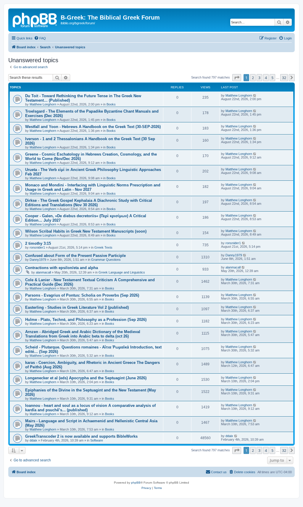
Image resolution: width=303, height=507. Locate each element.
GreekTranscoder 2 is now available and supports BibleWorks (81, 436)
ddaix (33, 440)
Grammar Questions (106, 259)
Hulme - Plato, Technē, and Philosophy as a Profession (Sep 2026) (85, 319)
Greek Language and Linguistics (122, 272)
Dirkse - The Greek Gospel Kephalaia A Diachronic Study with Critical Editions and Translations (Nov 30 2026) (88, 202)
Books (111, 104)
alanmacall (43, 272)
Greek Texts (103, 247)
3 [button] (259, 77)
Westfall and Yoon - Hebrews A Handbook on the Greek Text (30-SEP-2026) (93, 126)
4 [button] (266, 77)
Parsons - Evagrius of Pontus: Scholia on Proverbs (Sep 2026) (82, 295)
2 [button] (253, 77)
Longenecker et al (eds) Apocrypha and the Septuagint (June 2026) (85, 378)
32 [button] (284, 77)
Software (96, 440)
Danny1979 (38, 259)
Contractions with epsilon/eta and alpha (61, 268)
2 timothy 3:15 (38, 243)
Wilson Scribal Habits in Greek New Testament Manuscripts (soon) (85, 231)
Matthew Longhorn (43, 104)
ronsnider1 (37, 247)
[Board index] (35, 19)
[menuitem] (40, 38)
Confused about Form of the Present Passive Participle (75, 255)
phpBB (136, 482)
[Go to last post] (255, 95)
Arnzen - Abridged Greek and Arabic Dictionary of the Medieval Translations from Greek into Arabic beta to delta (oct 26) (82, 334)
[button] (236, 77)
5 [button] (272, 77)
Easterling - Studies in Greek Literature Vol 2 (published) (77, 307)
